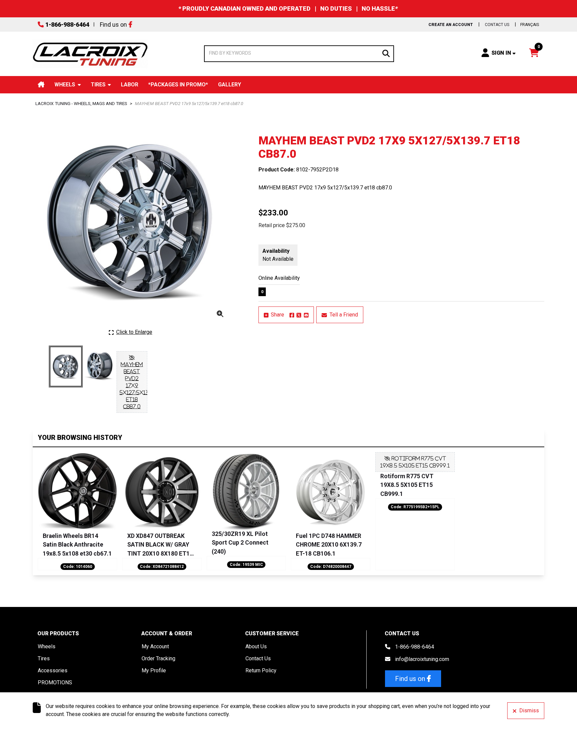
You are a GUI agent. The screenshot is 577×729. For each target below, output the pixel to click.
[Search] (386, 52)
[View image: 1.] (65, 366)
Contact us (497, 24)
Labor (129, 84)
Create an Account (450, 24)
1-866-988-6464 (67, 24)
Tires (98, 84)
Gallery (229, 84)
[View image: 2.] (99, 366)
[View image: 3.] (132, 382)
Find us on (113, 24)
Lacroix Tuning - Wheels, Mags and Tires (81, 103)
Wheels (64, 84)
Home (41, 84)
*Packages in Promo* (178, 84)
